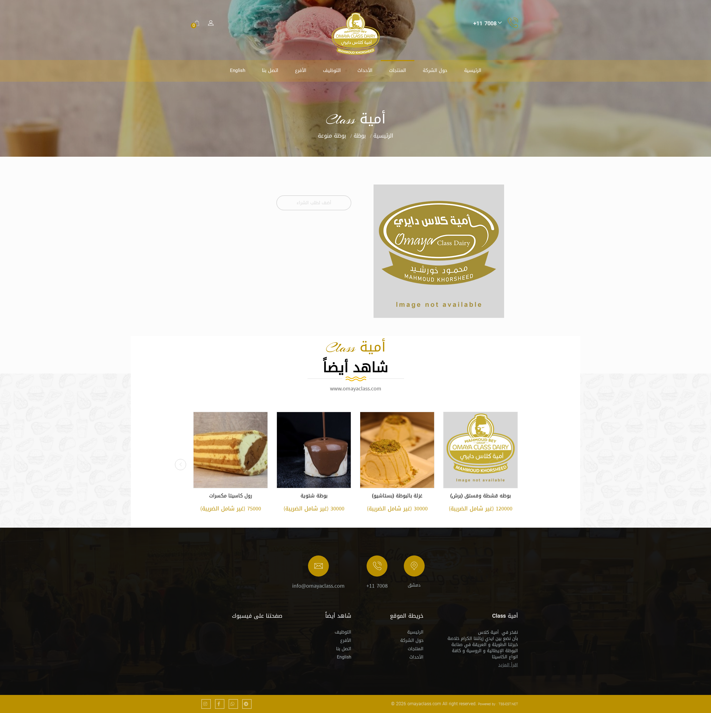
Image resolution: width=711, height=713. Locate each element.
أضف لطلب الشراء (314, 202)
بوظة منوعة (332, 135)
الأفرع (300, 70)
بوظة (360, 135)
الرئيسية (472, 70)
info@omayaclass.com (318, 585)
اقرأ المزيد (508, 664)
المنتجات (397, 70)
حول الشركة (435, 70)
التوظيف (332, 70)
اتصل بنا (270, 70)
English (237, 70)
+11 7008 (377, 585)
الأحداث (364, 70)
